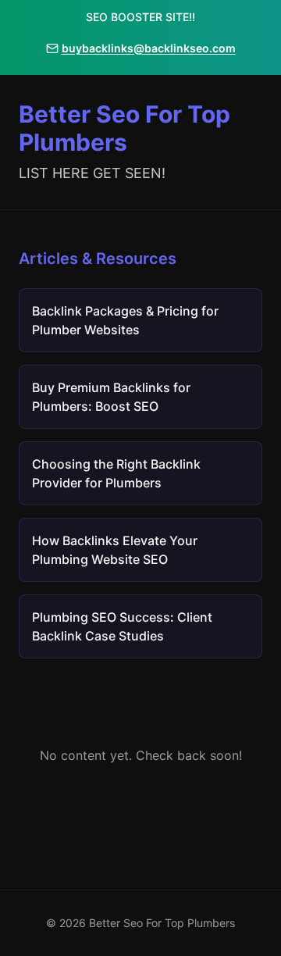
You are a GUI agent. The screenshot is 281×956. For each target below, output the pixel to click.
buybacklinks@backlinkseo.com (149, 48)
